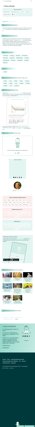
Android (15, 329)
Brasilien (4, 339)
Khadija (11, 83)
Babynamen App (20, 238)
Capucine (27, 81)
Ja (15, 153)
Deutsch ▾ (26, 340)
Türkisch (5, 62)
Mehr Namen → (26, 204)
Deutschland (5, 128)
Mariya (5, 71)
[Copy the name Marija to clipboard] (21, 177)
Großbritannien (11, 340)
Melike (16, 81)
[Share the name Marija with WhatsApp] (17, 177)
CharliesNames (6, 317)
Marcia (21, 81)
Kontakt (4, 359)
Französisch (25, 55)
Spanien (4, 343)
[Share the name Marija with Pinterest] (19, 177)
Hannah (5, 202)
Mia (16, 200)
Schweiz (16, 128)
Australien (12, 337)
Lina (20, 202)
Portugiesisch (6, 60)
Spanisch (27, 60)
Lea (6, 204)
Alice (11, 85)
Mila (30, 200)
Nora (13, 204)
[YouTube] (27, 336)
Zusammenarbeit (6, 362)
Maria (4, 29)
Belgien (16, 337)
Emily (14, 202)
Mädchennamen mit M (15, 11)
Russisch (13, 60)
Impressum (13, 362)
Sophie (9, 200)
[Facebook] (25, 336)
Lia (26, 200)
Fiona (11, 81)
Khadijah (21, 83)
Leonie (20, 204)
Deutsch (12, 55)
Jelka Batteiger (19, 190)
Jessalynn (28, 83)
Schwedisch (20, 60)
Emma (20, 200)
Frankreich (5, 340)
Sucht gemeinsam (20, 426)
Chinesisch (6, 55)
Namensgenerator (6, 345)
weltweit (22, 128)
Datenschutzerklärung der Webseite (10, 361)
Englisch (18, 55)
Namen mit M (28, 11)
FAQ (20, 361)
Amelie (10, 202)
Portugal (14, 341)
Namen (22, 11)
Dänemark (14, 339)
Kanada (4, 341)
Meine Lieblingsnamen (29, 426)
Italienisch (6, 57)
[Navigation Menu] (31, 1)
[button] (10, 168)
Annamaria (17, 85)
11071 (14, 14)
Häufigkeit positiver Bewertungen (15, 93)
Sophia (13, 200)
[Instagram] (29, 336)
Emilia (5, 200)
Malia (24, 202)
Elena (16, 204)
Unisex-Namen (12, 334)
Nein (18, 153)
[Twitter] (23, 336)
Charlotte (28, 202)
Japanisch (12, 57)
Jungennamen (5, 334)
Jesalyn (5, 83)
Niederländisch (20, 57)
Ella (17, 202)
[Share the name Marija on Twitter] (15, 177)
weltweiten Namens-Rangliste (25, 95)
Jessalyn (5, 85)
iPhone (4, 330)
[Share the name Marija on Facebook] (14, 177)
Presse (8, 359)
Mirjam (30, 29)
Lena (9, 204)
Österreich (10, 128)
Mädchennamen (7, 11)
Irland (16, 340)
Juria (16, 83)
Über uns (24, 361)
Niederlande (8, 341)
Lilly (24, 200)
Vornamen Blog (6, 347)
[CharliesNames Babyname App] (7, 1)
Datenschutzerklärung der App (17, 359)
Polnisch (27, 57)
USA (7, 343)
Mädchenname (12, 21)
